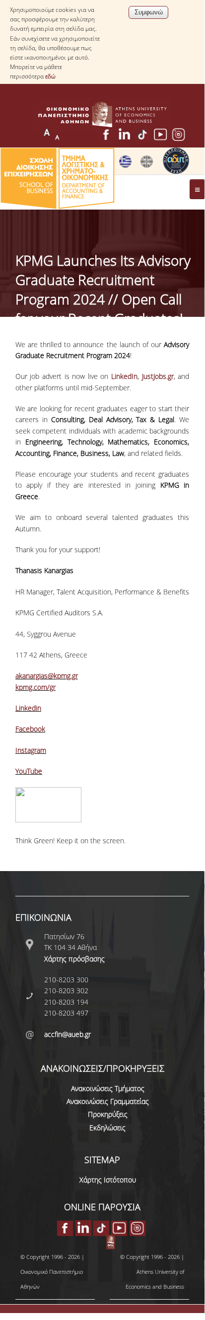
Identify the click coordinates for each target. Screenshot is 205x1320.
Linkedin (28, 708)
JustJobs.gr (158, 376)
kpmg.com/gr (35, 687)
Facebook (30, 728)
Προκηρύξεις (108, 1114)
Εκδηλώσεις (107, 1127)
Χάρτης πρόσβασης (74, 958)
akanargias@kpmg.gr (46, 675)
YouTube (28, 771)
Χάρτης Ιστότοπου (107, 1179)
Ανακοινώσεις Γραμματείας (108, 1101)
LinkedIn (124, 376)
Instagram (30, 750)
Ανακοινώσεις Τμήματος (107, 1088)
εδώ (50, 76)
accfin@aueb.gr (67, 1034)
